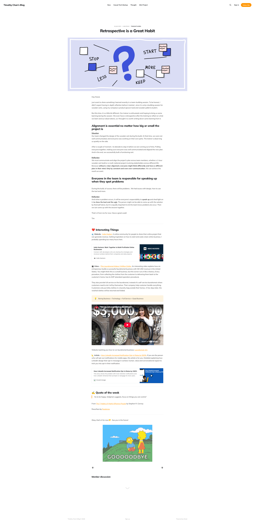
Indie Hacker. (107, 234)
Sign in (236, 5)
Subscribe (246, 5)
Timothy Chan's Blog (14, 5)
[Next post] (162, 467)
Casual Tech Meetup (120, 5)
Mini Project (143, 5)
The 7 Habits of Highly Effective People (111, 404)
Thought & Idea (136, 26)
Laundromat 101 (141, 350)
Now (109, 5)
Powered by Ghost (181, 519)
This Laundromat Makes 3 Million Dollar (116, 266)
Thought (133, 5)
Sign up (127, 519)
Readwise (106, 409)
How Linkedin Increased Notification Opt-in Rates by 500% (123, 355)
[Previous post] (93, 467)
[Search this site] (230, 4)
